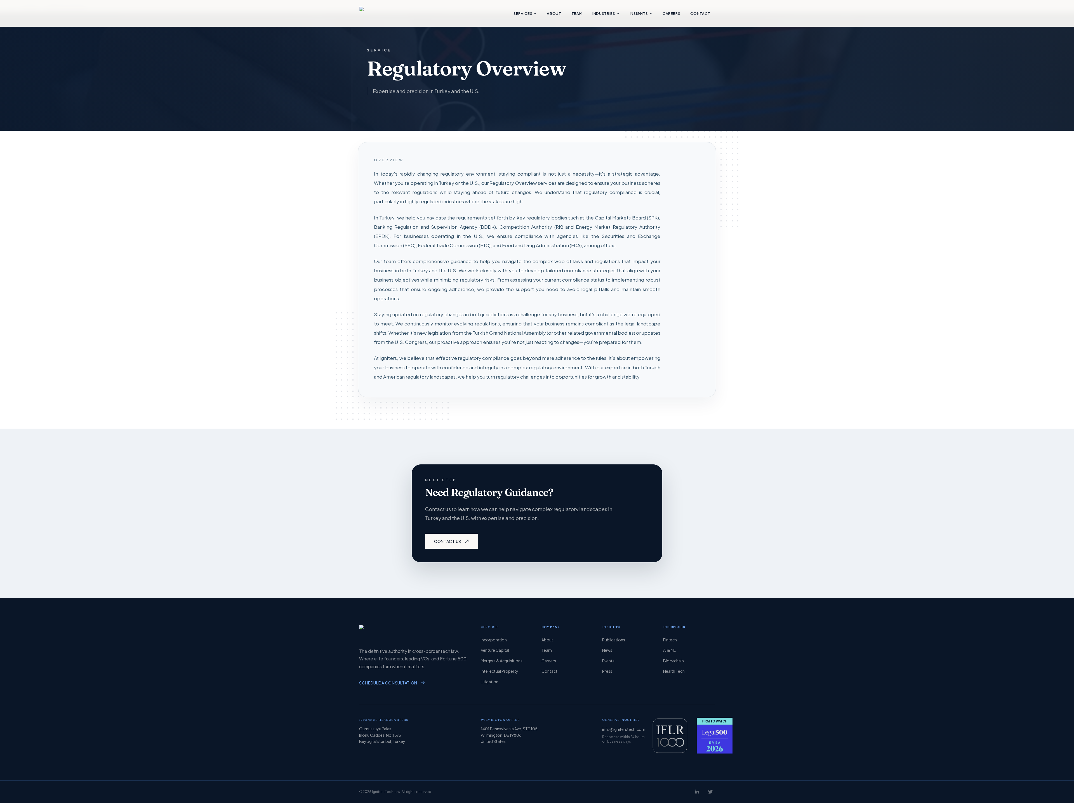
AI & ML (669, 650)
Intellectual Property (499, 671)
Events (608, 660)
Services (523, 13)
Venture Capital (495, 650)
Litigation (489, 681)
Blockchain (673, 660)
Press (607, 671)
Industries (603, 13)
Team (577, 13)
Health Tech (674, 671)
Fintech (670, 639)
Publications (613, 639)
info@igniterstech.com (623, 729)
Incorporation (494, 639)
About (554, 13)
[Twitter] (710, 791)
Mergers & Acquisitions (501, 660)
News (607, 650)
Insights (639, 13)
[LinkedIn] (697, 791)
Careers (671, 13)
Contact (700, 13)
